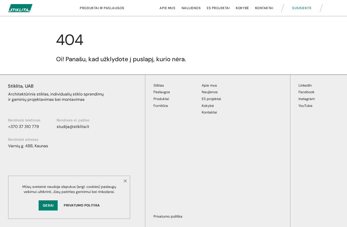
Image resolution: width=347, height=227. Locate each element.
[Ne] (125, 180)
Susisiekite (302, 8)
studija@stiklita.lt (73, 126)
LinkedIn (305, 85)
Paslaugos (161, 92)
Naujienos (191, 8)
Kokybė (242, 8)
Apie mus (167, 8)
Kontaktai (264, 8)
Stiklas (158, 85)
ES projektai (218, 8)
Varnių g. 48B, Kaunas (28, 146)
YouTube (305, 105)
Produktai (161, 98)
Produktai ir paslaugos (102, 8)
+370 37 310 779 (23, 126)
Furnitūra (160, 105)
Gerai (48, 205)
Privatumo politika (82, 205)
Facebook (306, 92)
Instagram (306, 98)
